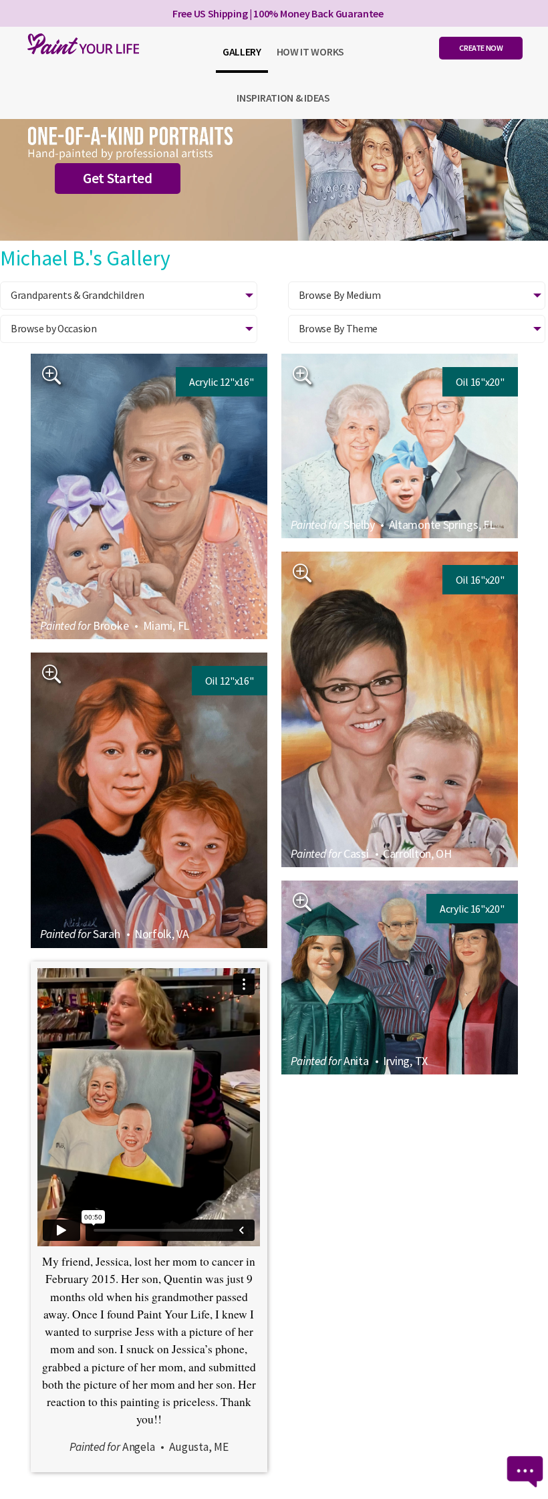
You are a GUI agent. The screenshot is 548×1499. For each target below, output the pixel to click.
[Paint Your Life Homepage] (80, 44)
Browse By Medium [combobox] (340, 295)
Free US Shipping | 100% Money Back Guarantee (278, 13)
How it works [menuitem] (310, 51)
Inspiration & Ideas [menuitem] (283, 97)
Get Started (117, 178)
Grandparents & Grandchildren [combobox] (77, 295)
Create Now (481, 48)
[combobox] (128, 329)
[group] (149, 496)
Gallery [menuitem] (242, 51)
